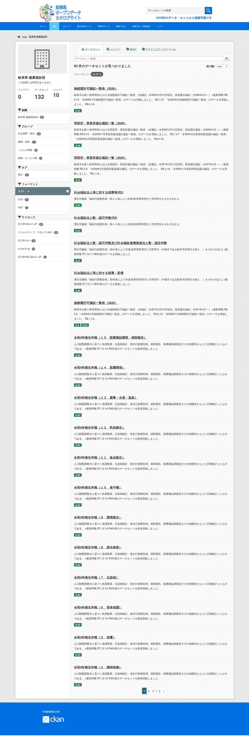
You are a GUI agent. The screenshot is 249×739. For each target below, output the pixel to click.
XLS (77, 325)
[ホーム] (18, 36)
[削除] (100, 74)
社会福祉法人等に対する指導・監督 (99, 273)
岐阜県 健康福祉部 (38, 36)
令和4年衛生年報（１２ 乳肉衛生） (99, 427)
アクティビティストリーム (160, 49)
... (156, 690)
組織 (54, 26)
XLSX (77, 110)
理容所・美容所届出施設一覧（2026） (100, 123)
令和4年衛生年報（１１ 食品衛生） (99, 457)
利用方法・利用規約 (141, 26)
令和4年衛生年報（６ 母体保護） (98, 607)
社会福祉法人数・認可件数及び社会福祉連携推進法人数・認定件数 (120, 243)
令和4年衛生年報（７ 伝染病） (96, 577)
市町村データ (104, 26)
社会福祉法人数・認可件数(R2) (95, 217)
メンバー (115, 49)
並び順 (210, 66)
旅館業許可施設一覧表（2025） (96, 302)
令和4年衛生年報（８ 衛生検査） (98, 547)
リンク (160, 26)
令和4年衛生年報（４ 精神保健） (98, 667)
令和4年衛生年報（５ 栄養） (95, 637)
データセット (92, 49)
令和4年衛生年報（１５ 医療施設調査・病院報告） (110, 337)
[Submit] (227, 58)
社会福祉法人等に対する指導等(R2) (98, 192)
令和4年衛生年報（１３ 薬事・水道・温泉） (106, 397)
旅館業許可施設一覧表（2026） (96, 88)
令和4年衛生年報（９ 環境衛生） (98, 517)
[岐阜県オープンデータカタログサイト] (59, 6)
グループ (67, 26)
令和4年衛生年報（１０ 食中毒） (98, 487)
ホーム (43, 26)
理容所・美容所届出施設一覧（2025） (100, 157)
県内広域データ (84, 26)
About (132, 49)
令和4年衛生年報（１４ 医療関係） (99, 367)
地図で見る (121, 26)
